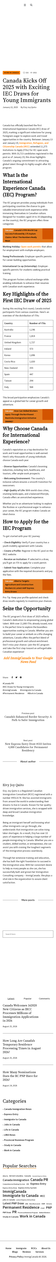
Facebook (12, 677)
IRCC (42, 1196)
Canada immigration (16, 1180)
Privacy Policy (16, 1256)
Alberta (5, 1176)
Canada (27, 1176)
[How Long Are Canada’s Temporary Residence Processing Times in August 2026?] (47, 1048)
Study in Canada (12, 1145)
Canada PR (9, 683)
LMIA (26, 1204)
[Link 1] (31, 5)
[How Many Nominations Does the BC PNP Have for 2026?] (47, 1078)
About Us (45, 1248)
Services (39, 1251)
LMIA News (9, 1134)
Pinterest (20, 677)
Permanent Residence (14, 693)
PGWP (43, 1208)
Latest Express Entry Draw (25, 1200)
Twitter (16, 677)
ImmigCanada (10, 690)
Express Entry (11, 1114)
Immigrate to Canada (31, 690)
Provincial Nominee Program (19, 1140)
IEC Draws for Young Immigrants (19, 686)
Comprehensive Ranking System (14, 1184)
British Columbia (16, 1176)
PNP (49, 1207)
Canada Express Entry (39, 1176)
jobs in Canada (9, 1200)
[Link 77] (23, 117)
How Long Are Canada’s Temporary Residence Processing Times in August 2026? (22, 1046)
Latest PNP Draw (13, 1203)
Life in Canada (11, 1129)
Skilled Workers (44, 1213)
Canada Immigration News (18, 1109)
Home (8, 1248)
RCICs (34, 1248)
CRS (27, 1184)
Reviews (27, 1251)
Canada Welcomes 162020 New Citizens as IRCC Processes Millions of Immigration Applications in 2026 (20, 1013)
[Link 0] (25, 5)
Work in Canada (11, 73)
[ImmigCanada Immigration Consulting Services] (28, 14)
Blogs (15, 1251)
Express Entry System (27, 1188)
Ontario (49, 1204)
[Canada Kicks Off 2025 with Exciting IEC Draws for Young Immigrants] (28, 48)
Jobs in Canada (12, 1124)
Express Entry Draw (10, 1188)
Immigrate (21, 1248)
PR (14, 1212)
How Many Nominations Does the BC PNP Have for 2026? (20, 1076)
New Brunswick (34, 1204)
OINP (43, 1204)
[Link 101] (28, 966)
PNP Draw (7, 1212)
